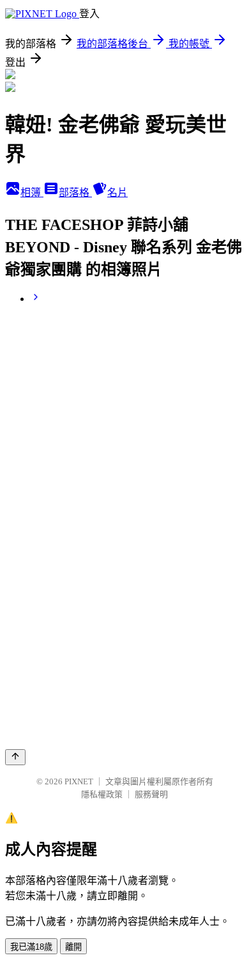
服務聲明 (151, 794)
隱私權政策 (102, 794)
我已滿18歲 (31, 947)
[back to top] (15, 757)
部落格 (75, 192)
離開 (73, 947)
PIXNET (78, 781)
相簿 (31, 192)
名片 (117, 192)
